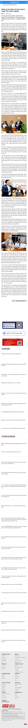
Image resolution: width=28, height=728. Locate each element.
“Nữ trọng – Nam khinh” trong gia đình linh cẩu (11, 451)
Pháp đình (4, 667)
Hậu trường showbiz (18, 667)
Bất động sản (17, 662)
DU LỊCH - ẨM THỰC (6, 682)
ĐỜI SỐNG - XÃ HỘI (6, 654)
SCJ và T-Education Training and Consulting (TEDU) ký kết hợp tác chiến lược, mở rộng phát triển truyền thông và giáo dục (13, 486)
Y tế (2, 662)
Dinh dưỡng (17, 689)
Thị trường (17, 659)
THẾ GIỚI (4, 692)
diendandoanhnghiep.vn (21, 300)
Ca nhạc (16, 665)
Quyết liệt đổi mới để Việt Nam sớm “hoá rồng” (11, 382)
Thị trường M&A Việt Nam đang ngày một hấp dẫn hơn (12, 411)
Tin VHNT (16, 670)
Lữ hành (3, 687)
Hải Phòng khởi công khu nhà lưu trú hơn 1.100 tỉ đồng (12, 611)
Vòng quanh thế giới (5, 693)
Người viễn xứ (4, 697)
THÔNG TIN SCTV (5, 701)
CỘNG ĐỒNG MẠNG (6, 673)
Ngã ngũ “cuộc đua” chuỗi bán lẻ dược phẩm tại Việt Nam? (13, 420)
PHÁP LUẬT (4, 664)
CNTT (16, 695)
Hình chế (3, 678)
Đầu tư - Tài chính (18, 660)
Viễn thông (17, 697)
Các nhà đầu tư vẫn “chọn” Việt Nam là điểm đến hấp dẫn (13, 428)
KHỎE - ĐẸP (17, 682)
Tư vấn (16, 690)
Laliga (16, 675)
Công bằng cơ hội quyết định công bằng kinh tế (11, 353)
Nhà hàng (3, 690)
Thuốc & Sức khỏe (18, 687)
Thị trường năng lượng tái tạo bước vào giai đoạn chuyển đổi (14, 592)
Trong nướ (17, 676)
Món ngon (4, 689)
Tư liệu (3, 695)
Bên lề (16, 680)
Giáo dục (3, 657)
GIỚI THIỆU (4, 700)
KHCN (16, 693)
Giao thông (4, 659)
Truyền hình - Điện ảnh (19, 672)
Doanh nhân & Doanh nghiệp (20, 657)
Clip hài (3, 676)
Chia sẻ (3, 675)
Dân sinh (3, 655)
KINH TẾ (16, 654)
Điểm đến (3, 684)
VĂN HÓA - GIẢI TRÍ (19, 664)
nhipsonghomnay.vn (14, 2)
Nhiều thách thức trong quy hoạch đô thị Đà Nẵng (11, 584)
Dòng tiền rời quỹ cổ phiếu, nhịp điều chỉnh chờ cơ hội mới (13, 630)
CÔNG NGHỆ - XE (18, 692)
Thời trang (17, 668)
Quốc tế (16, 678)
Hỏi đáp (3, 668)
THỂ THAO (17, 673)
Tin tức (3, 665)
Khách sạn (4, 685)
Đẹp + (16, 685)
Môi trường (4, 660)
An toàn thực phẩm (18, 684)
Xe (15, 698)
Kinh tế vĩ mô (17, 655)
